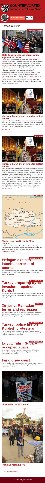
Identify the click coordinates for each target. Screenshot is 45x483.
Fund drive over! (16, 360)
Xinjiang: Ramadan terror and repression (20, 307)
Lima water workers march (15, 404)
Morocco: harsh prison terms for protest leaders (22, 117)
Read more (8, 129)
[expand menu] (42, 3)
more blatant (11, 74)
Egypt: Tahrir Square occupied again (19, 345)
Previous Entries (12, 472)
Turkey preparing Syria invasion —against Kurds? (21, 287)
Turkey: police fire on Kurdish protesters (20, 326)
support (4, 366)
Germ (16, 83)
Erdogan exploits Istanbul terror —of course (18, 264)
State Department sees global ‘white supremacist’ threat (20, 56)
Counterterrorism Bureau (9, 65)
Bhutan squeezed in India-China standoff (18, 242)
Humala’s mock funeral (13, 465)
